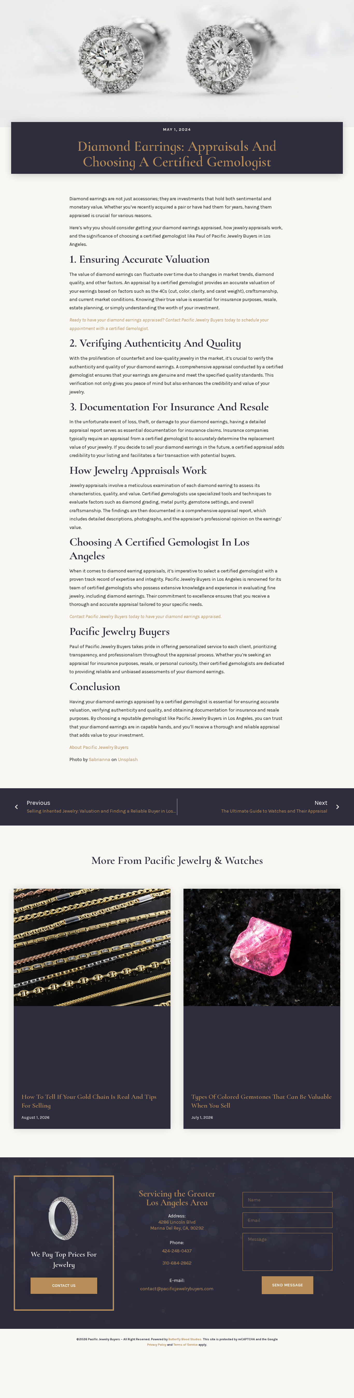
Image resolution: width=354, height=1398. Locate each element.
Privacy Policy (156, 1344)
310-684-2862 (177, 1263)
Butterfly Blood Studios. (185, 1339)
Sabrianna (99, 759)
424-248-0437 (177, 1251)
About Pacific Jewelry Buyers (99, 747)
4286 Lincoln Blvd (177, 1222)
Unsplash (128, 759)
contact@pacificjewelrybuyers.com (177, 1289)
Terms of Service (185, 1344)
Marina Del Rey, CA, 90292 (177, 1228)
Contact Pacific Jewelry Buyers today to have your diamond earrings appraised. (145, 616)
